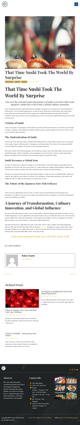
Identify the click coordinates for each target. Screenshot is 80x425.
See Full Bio (26, 259)
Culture (9, 82)
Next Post (74, 274)
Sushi (24, 82)
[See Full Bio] (31, 259)
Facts (17, 82)
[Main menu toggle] (76, 4)
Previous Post (7, 274)
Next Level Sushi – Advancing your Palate (20, 334)
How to (7, 338)
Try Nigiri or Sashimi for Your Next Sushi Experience (56, 292)
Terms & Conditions (46, 418)
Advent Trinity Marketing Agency (69, 418)
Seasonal (12, 315)
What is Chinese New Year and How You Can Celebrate (21, 311)
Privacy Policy (32, 418)
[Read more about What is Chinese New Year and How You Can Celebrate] (22, 298)
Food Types (44, 296)
